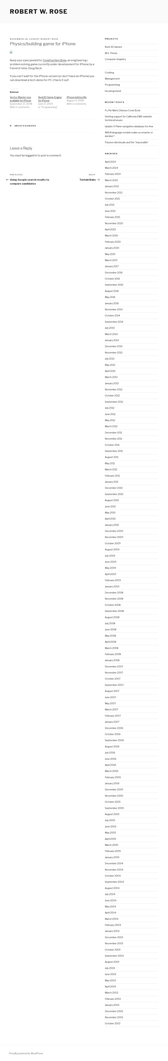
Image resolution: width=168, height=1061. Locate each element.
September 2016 (114, 284)
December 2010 (114, 487)
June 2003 (110, 974)
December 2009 (114, 531)
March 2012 (111, 426)
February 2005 (113, 851)
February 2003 (113, 998)
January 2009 (112, 586)
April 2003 (110, 986)
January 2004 (112, 931)
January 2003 (112, 1005)
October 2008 (113, 605)
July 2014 (110, 327)
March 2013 (111, 377)
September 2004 (114, 881)
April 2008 (110, 641)
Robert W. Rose (39, 11)
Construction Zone (54, 60)
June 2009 (110, 561)
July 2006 (110, 752)
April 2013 (110, 371)
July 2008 (110, 623)
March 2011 (111, 469)
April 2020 (110, 229)
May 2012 (110, 420)
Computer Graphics (115, 59)
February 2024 (113, 174)
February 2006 (113, 777)
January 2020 (112, 247)
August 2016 (112, 291)
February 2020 (113, 241)
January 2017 (112, 266)
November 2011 (113, 438)
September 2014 (114, 321)
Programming (112, 84)
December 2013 (113, 346)
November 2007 (114, 672)
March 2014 (111, 334)
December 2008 (114, 592)
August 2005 (112, 814)
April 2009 (110, 574)
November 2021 (113, 192)
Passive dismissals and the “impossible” (127, 142)
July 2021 (109, 204)
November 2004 (114, 869)
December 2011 (113, 432)
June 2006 (110, 758)
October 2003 (112, 949)
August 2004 (112, 888)
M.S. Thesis (111, 53)
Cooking (109, 72)
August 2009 (112, 549)
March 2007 (111, 709)
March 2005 (111, 845)
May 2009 (110, 567)
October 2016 (112, 278)
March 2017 (111, 260)
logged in (31, 155)
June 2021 (110, 211)
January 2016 (112, 303)
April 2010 (110, 518)
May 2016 (110, 297)
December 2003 (114, 937)
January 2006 (112, 783)
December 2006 (114, 728)
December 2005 (114, 789)
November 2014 (114, 309)
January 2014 (112, 340)
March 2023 (111, 180)
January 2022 (112, 186)
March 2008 (111, 648)
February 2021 (112, 217)
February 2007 (113, 715)
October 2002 (112, 1023)
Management (112, 78)
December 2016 (114, 272)
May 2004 (110, 906)
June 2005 (110, 826)
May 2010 (110, 512)
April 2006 (110, 765)
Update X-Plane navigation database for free (129, 126)
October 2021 (112, 198)
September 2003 (114, 955)
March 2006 (111, 771)
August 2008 (112, 617)
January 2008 (112, 660)
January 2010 (112, 525)
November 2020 (114, 223)
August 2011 (111, 457)
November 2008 (114, 598)
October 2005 (113, 801)
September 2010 (114, 494)
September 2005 (114, 808)
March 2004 (111, 918)
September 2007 (114, 685)
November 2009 (114, 537)
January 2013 (112, 383)
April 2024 (110, 161)
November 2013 (113, 352)
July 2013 (109, 358)
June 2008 (110, 629)
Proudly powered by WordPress (26, 1053)
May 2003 (110, 980)
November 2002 (114, 1017)
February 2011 (112, 475)
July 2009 (110, 555)
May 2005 (110, 832)
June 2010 (110, 506)
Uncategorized (25, 126)
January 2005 (112, 857)
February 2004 (113, 925)
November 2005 (114, 795)
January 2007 (112, 721)
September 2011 (114, 451)
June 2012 (110, 414)
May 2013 (110, 364)
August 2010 (112, 500)
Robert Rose (50, 39)
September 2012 (114, 401)
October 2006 (113, 734)
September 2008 (114, 611)
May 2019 (110, 254)
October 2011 (112, 444)
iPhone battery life (77, 97)
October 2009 (113, 543)
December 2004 (114, 863)
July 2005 (110, 820)
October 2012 (112, 395)
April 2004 (110, 912)
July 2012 (109, 407)
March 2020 (111, 235)
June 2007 (110, 697)
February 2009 (113, 580)
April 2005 (110, 838)
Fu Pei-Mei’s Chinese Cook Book (122, 110)
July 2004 (110, 894)
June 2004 (110, 900)
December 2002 (114, 1011)
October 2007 (112, 678)
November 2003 (114, 943)
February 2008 (113, 654)
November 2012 (113, 389)
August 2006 (112, 746)
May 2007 (110, 703)
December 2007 (114, 666)
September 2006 (114, 740)
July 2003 (110, 968)
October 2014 (112, 315)
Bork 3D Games (113, 46)
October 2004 (113, 875)
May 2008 (110, 635)
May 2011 (110, 463)
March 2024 (111, 167)
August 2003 (112, 961)
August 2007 (112, 691)
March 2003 (111, 992)
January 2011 (111, 481)
